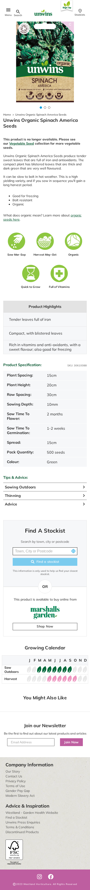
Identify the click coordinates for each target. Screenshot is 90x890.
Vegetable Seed (21, 143)
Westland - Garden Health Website (32, 813)
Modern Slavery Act (20, 796)
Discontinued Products (22, 832)
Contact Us (14, 776)
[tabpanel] (45, 62)
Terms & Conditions (20, 827)
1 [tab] (41, 107)
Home (7, 114)
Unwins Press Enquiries (23, 822)
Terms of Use (15, 786)
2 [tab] (45, 107)
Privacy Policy (16, 781)
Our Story (13, 771)
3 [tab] (49, 107)
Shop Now (45, 626)
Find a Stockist (16, 817)
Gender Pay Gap (18, 791)
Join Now (71, 742)
